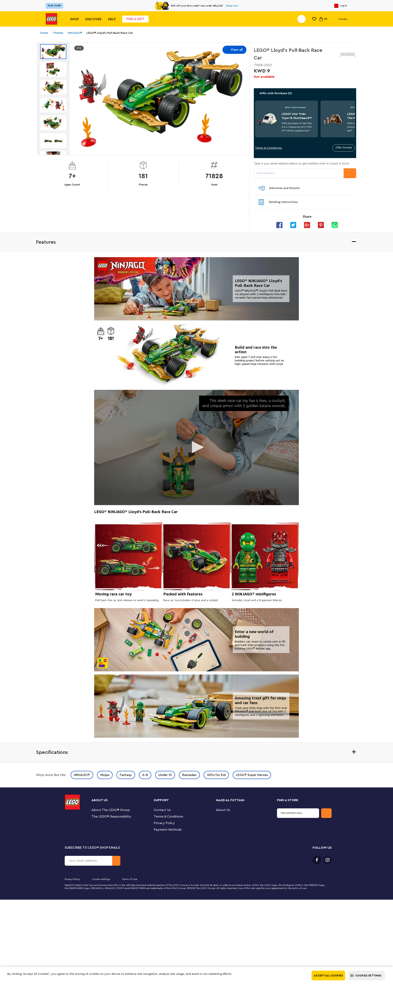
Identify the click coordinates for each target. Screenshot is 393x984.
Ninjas (104, 775)
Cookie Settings (101, 879)
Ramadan (189, 775)
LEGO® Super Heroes (252, 775)
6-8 (145, 775)
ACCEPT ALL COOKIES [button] (328, 975)
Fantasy (126, 775)
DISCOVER (93, 19)
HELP (112, 19)
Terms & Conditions (268, 148)
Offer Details (343, 147)
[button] (366, 975)
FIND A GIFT (135, 19)
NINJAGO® (82, 775)
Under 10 (165, 775)
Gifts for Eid (216, 775)
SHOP (74, 19)
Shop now (232, 6)
